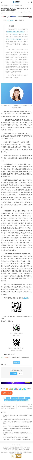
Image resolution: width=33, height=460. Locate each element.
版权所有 (22, 448)
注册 (20, 373)
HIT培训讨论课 (14, 398)
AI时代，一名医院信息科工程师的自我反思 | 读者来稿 (16, 426)
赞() (17, 362)
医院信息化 (21, 400)
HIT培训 (8, 398)
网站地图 (23, 447)
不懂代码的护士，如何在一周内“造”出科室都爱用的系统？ (17, 439)
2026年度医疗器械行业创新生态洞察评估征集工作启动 (16, 419)
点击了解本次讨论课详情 (14, 39)
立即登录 (13, 373)
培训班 (15, 34)
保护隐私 (14, 447)
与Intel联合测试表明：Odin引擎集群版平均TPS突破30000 (8, 407)
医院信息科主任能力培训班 (15, 31)
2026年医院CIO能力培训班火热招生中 (20, 357)
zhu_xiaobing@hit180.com (9, 449)
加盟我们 (28, 447)
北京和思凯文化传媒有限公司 (13, 448)
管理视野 (17, 5)
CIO (13, 5)
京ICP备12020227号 (19, 449)
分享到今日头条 (7, 393)
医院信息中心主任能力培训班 (11, 400)
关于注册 (10, 447)
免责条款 (19, 447)
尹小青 (26, 400)
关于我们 (5, 447)
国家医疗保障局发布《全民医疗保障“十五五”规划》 (15, 437)
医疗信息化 (21, 398)
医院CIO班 (27, 398)
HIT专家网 (16, 2)
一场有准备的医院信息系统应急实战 (25, 407)
